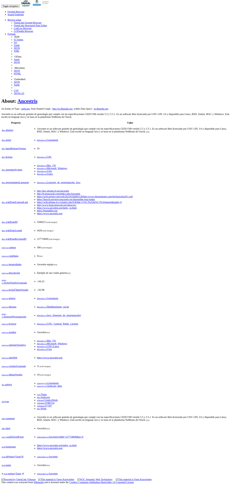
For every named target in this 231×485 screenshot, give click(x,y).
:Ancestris (47, 456)
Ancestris (27, 101)
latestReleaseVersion (14, 148)
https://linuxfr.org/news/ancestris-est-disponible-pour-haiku (66, 199)
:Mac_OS (46, 165)
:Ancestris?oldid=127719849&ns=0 (60, 437)
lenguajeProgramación (14, 315)
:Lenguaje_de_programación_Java (58, 182)
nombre (9, 332)
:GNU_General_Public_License (57, 323)
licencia (9, 323)
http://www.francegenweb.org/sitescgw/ (56, 205)
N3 (15, 42)
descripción (11, 273)
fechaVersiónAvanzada (14, 281)
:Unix (44, 171)
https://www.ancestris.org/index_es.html (57, 208)
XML (16, 51)
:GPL (44, 157)
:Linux (45, 174)
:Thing (42, 394)
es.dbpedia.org (101, 108)
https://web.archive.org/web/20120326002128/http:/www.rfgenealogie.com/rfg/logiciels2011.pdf (85, 196)
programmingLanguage (15, 182)
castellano (10, 256)
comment (8, 418)
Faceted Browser (16, 11)
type (5, 401)
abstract (7, 130)
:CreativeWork (47, 400)
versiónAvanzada (14, 366)
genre (6, 140)
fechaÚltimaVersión (15, 290)
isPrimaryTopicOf (12, 456)
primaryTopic (12, 473)
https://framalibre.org (47, 210)
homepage (9, 446)
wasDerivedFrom (13, 437)
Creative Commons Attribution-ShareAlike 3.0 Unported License (101, 482)
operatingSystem (12, 169)
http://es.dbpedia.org (62, 108)
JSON (17, 48)
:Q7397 (44, 405)
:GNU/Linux (48, 346)
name (6, 465)
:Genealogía (47, 140)
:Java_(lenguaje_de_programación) (59, 315)
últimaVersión (12, 374)
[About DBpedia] (26, 6)
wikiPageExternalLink (15, 202)
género (8, 298)
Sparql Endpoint (16, 14)
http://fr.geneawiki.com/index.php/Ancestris (58, 193)
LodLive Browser (23, 28)
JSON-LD (19, 93)
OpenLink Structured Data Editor (30, 25)
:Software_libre (49, 386)
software (25, 108)
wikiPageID (10, 222)
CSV (16, 90)
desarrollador (12, 264)
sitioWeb (9, 357)
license (7, 157)
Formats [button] (12, 34)
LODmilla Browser (23, 31)
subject (7, 384)
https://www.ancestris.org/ (50, 213)
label (6, 428)
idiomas (9, 306)
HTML (17, 73)
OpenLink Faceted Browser (27, 22)
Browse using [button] (14, 20)
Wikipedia (39, 482)
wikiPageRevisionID (14, 239)
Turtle (17, 45)
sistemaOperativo (14, 345)
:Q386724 (45, 403)
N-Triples (18, 39)
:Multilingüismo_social (53, 306)
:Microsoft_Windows (52, 168)
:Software (43, 397)
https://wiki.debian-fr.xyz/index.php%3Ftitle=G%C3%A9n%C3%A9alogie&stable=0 (79, 202)
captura (9, 247)
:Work (41, 408)
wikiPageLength (12, 230)
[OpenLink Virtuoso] (18, 479)
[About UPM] (41, 6)
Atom (16, 59)
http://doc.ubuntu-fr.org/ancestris (53, 191)
